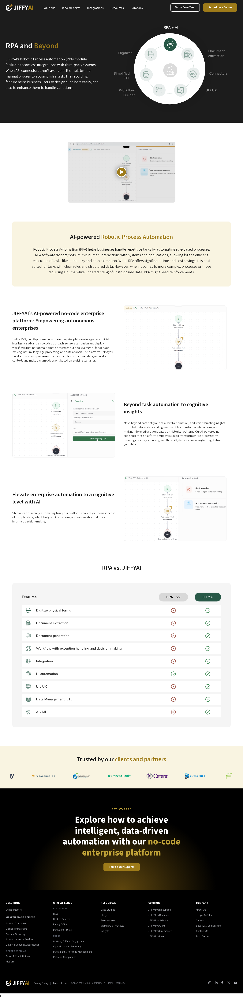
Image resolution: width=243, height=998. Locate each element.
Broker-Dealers (61, 919)
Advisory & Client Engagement (69, 941)
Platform (10, 962)
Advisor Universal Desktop (20, 939)
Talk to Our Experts (121, 867)
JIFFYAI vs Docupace (159, 910)
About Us (201, 910)
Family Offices (61, 924)
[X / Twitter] (228, 983)
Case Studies (108, 910)
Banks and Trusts (62, 930)
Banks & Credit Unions (18, 956)
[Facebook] (222, 983)
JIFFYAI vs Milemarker (160, 931)
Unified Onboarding (16, 929)
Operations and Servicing (67, 946)
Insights (105, 931)
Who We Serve (71, 8)
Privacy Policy (41, 983)
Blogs (104, 915)
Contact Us (202, 931)
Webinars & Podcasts (112, 926)
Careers (200, 920)
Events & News (109, 920)
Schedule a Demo (220, 7)
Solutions (49, 8)
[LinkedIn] (216, 983)
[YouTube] (235, 983)
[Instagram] (209, 983)
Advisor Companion (16, 923)
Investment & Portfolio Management (72, 952)
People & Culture (205, 915)
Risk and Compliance (64, 957)
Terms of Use (60, 983)
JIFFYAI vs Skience (158, 920)
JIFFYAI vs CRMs (156, 926)
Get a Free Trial (185, 7)
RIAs (55, 914)
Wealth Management (21, 917)
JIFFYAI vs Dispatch (158, 915)
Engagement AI (14, 910)
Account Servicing (15, 934)
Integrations (95, 8)
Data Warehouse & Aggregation (22, 945)
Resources (117, 8)
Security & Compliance (208, 926)
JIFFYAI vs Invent (157, 936)
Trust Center (202, 936)
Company (137, 8)
